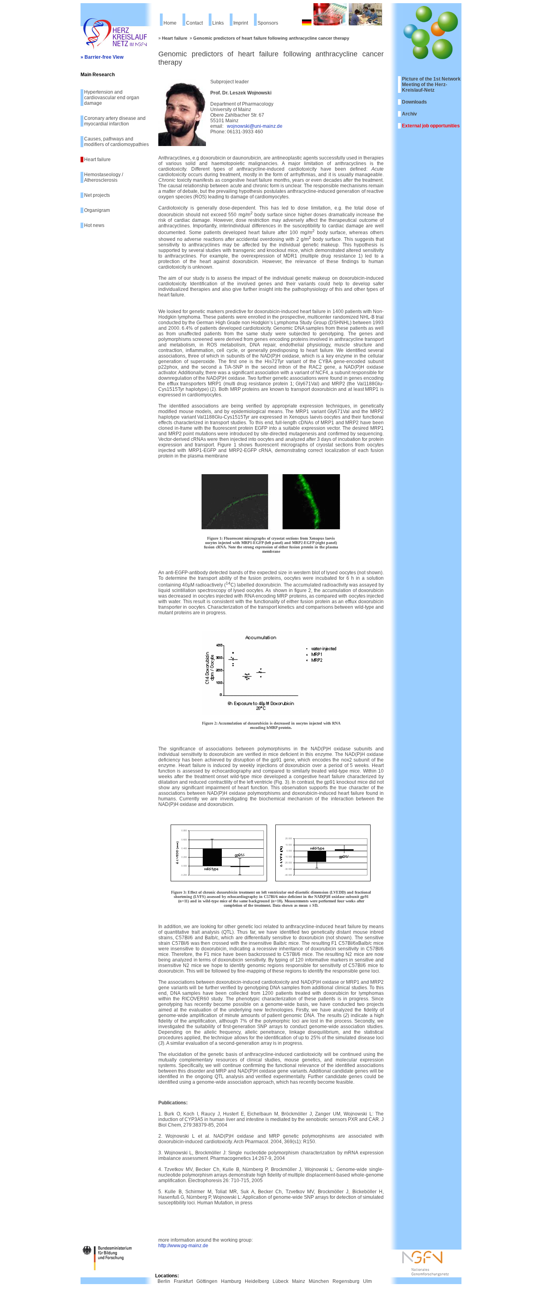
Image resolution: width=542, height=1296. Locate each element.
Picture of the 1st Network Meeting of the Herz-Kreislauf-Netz (431, 84)
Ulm (367, 1281)
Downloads (414, 102)
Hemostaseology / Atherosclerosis (103, 177)
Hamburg (231, 1281)
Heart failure (97, 159)
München (319, 1281)
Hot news (94, 225)
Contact (194, 23)
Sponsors (268, 23)
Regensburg (346, 1281)
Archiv (409, 114)
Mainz (298, 1281)
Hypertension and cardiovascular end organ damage (111, 97)
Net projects (97, 195)
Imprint (240, 23)
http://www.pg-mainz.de (183, 1245)
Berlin (164, 1281)
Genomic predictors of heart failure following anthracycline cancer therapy (271, 38)
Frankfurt (183, 1281)
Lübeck (280, 1281)
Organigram (97, 210)
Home (170, 23)
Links (218, 23)
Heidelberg (257, 1281)
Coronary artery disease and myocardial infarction (115, 121)
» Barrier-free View (102, 57)
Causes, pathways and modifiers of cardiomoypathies (116, 141)
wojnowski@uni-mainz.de (255, 126)
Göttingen (206, 1281)
